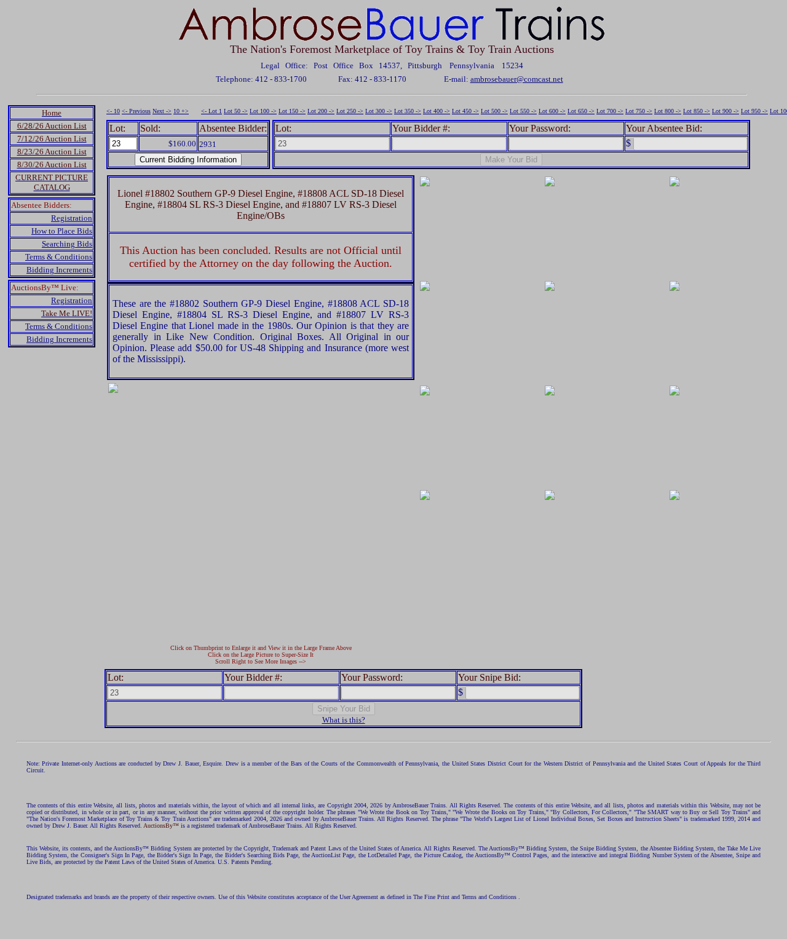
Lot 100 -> (263, 111)
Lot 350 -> (407, 111)
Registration (71, 218)
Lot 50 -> (236, 111)
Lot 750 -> (638, 111)
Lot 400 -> (436, 111)
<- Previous (136, 111)
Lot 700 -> (609, 111)
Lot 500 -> (494, 111)
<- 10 (113, 111)
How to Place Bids (61, 231)
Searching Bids (67, 243)
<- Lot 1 (211, 111)
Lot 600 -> (552, 111)
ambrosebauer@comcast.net (516, 79)
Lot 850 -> (696, 111)
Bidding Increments (59, 269)
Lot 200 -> (320, 111)
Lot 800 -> (667, 111)
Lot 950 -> (754, 111)
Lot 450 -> (465, 111)
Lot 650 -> (581, 111)
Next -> (162, 111)
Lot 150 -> (292, 111)
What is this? (343, 719)
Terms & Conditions (58, 256)
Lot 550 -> (523, 111)
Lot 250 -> (349, 111)
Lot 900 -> (725, 111)
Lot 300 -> (378, 111)
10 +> (181, 111)
